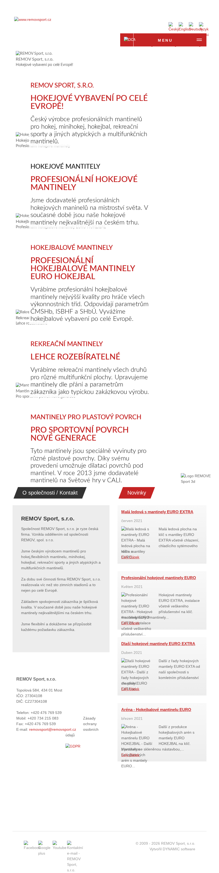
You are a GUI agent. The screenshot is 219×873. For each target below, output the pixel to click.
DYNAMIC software (179, 849)
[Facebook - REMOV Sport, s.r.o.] (32, 848)
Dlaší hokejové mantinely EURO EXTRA (158, 643)
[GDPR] (72, 746)
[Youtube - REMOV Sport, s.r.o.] (60, 848)
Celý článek (130, 557)
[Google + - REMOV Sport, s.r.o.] (44, 853)
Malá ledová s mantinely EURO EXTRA (157, 511)
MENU (165, 40)
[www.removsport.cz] (32, 19)
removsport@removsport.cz (52, 729)
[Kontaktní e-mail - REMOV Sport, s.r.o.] (75, 870)
